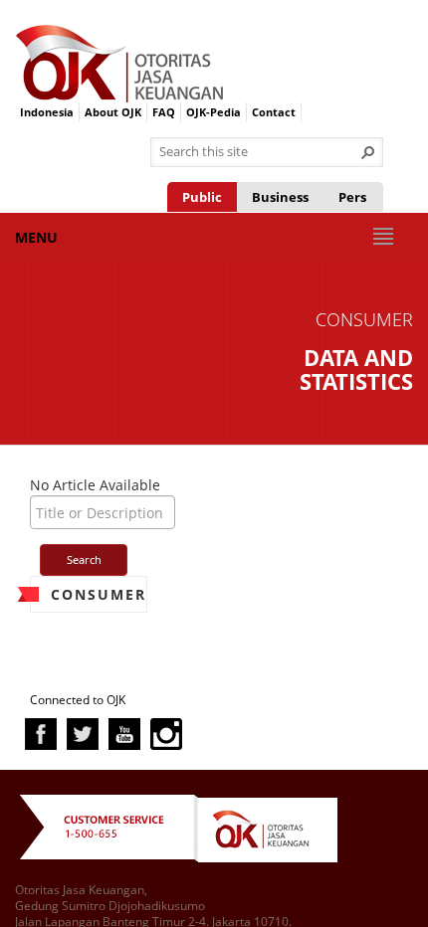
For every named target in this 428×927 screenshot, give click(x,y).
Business (280, 197)
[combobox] (258, 152)
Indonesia (47, 111)
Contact (274, 111)
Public (202, 197)
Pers (352, 197)
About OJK (113, 111)
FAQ (163, 111)
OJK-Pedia (213, 111)
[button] (368, 152)
